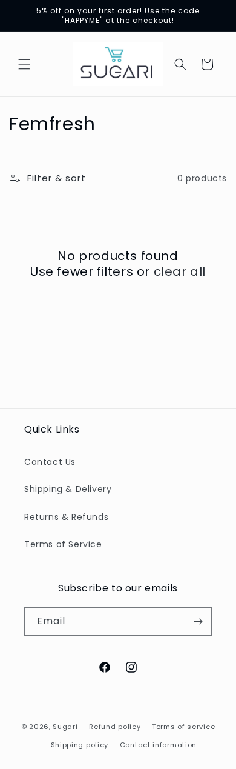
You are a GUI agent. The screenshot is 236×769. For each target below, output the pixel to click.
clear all (180, 271)
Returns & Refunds (66, 517)
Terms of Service (63, 544)
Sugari (65, 726)
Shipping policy (80, 745)
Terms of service (183, 726)
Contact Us (50, 462)
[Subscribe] (198, 621)
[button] (24, 64)
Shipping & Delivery (67, 489)
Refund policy (114, 726)
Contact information (158, 745)
